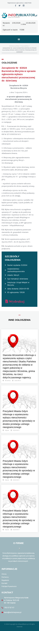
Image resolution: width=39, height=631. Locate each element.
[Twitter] (19, 5)
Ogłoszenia (24, 46)
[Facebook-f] (15, 5)
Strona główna (14, 46)
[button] (19, 39)
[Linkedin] (23, 5)
